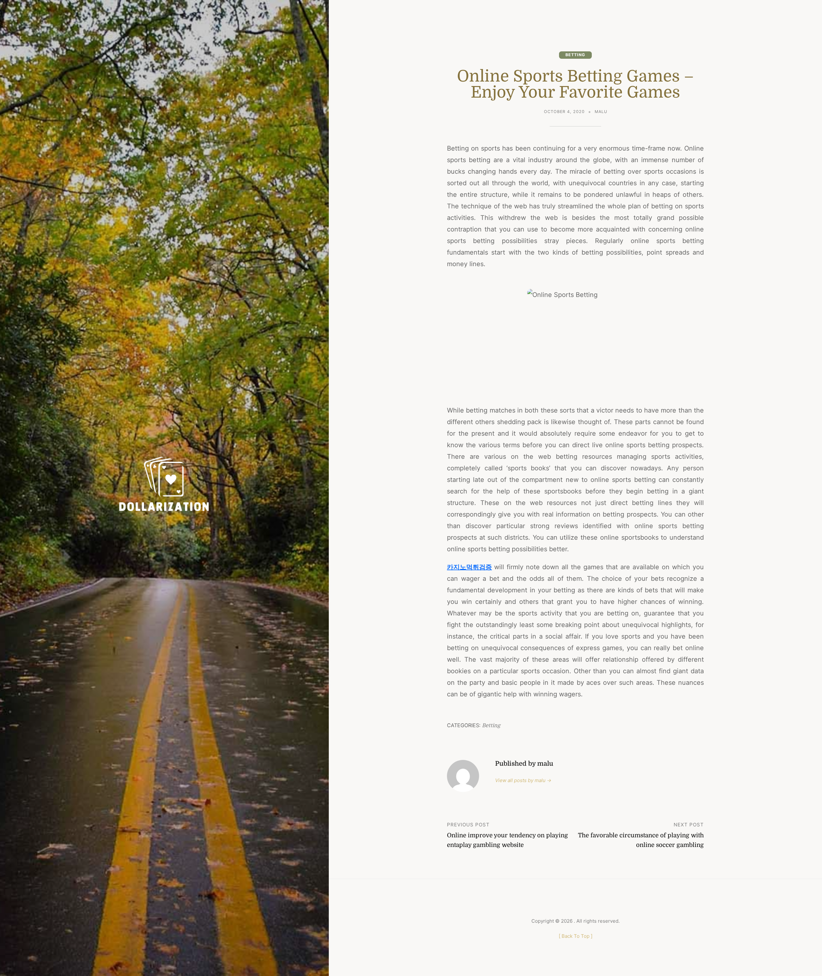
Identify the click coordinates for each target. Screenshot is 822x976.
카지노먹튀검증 (469, 567)
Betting (575, 54)
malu (601, 111)
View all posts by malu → (523, 780)
